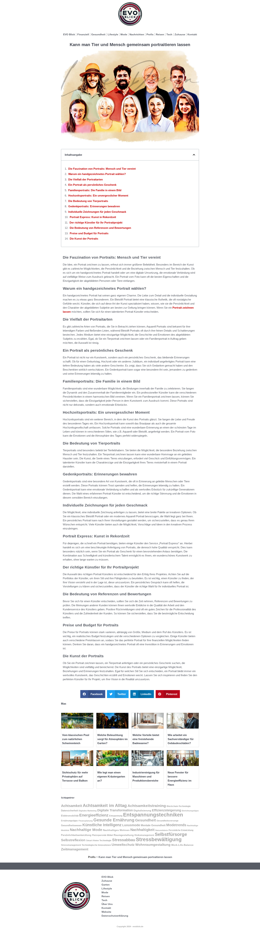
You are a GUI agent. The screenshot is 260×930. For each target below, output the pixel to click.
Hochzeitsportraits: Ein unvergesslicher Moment (98, 195)
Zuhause (180, 34)
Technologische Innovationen (96, 845)
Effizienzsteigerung (166, 810)
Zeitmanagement (74, 849)
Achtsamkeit (71, 806)
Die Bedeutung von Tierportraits (88, 200)
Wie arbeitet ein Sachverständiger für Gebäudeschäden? (181, 739)
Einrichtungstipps (190, 811)
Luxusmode (131, 825)
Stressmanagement (71, 845)
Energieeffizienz (93, 815)
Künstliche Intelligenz (102, 825)
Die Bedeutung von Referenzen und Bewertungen (100, 227)
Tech (169, 34)
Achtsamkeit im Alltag (105, 805)
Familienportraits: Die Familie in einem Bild (94, 190)
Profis (150, 34)
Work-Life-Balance (182, 845)
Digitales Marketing (88, 811)
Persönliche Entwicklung (181, 830)
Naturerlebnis (161, 830)
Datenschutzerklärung (115, 915)
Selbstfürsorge (171, 834)
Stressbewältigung (159, 839)
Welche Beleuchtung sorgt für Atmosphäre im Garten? (112, 739)
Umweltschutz (123, 844)
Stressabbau (123, 840)
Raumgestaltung (124, 835)
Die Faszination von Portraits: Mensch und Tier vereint (102, 168)
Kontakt (192, 34)
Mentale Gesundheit (153, 825)
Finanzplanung (86, 821)
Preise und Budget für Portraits (89, 233)
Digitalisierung (142, 810)
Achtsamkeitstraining (147, 806)
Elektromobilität (70, 815)
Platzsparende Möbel (102, 835)
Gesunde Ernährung (113, 820)
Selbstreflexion (73, 840)
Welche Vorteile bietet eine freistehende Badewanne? (145, 739)
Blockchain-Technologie (179, 806)
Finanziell (83, 34)
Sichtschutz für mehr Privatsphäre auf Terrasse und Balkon (75, 776)
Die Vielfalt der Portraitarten (85, 179)
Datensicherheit (69, 810)
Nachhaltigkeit (142, 830)
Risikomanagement (144, 835)
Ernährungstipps (69, 820)
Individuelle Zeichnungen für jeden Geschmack (97, 211)
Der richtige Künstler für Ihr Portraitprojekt (96, 222)
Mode (123, 34)
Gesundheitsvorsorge (167, 820)
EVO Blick (69, 34)
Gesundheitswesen (71, 825)
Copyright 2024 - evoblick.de (130, 926)
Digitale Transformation (115, 810)
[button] (194, 154)
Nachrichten (136, 34)
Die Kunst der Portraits (84, 238)
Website (106, 911)
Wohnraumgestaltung (153, 844)
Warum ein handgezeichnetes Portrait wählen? (97, 173)
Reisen (160, 34)
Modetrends (176, 825)
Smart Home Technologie (98, 840)
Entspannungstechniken (153, 815)
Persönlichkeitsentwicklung (76, 835)
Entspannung (115, 816)
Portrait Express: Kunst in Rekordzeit (93, 217)
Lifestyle (113, 34)
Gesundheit (98, 34)
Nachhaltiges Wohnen (116, 830)
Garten (106, 884)
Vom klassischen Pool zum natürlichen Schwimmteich (75, 739)
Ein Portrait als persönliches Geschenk (92, 184)
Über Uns (107, 904)
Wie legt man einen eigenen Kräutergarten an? (111, 776)
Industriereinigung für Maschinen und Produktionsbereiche (146, 776)
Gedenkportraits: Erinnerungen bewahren (94, 206)
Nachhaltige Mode (86, 830)
